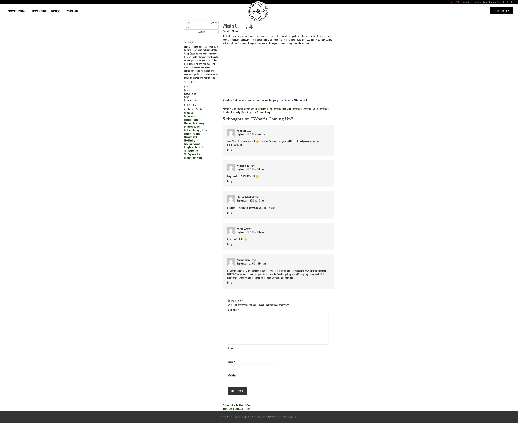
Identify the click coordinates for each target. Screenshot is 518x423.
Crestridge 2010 (310, 108)
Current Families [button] (38, 11)
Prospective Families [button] (16, 11)
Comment (233, 309)
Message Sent (190, 137)
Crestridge (297, 108)
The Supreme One (192, 154)
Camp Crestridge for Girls (279, 108)
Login (451, 2)
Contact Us (477, 2)
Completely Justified (193, 147)
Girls (234, 108)
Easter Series (190, 93)
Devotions (188, 90)
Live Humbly (189, 140)
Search (214, 22)
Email (231, 362)
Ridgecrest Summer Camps (259, 112)
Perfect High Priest (193, 157)
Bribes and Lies (191, 119)
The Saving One (191, 151)
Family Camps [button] (72, 11)
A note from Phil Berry (194, 109)
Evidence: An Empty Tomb (195, 130)
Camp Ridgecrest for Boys (491, 2)
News (239, 108)
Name (231, 348)
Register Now (501, 11)
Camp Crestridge (258, 108)
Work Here (56, 11)
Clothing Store (466, 2)
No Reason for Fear (192, 126)
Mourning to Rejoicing (194, 123)
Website (232, 375)
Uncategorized (190, 100)
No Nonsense (189, 116)
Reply (229, 149)
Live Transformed (192, 144)
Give (457, 2)
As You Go (188, 112)
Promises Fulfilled (192, 133)
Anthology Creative (276, 417)
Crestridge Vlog (238, 112)
